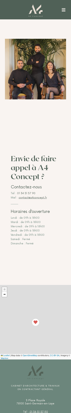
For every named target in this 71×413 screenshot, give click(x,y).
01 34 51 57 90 (25, 193)
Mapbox (4, 358)
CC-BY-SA (54, 355)
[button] (35, 322)
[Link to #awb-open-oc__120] (63, 10)
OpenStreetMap (30, 355)
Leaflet (6, 355)
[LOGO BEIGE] (35, 5)
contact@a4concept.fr (33, 197)
